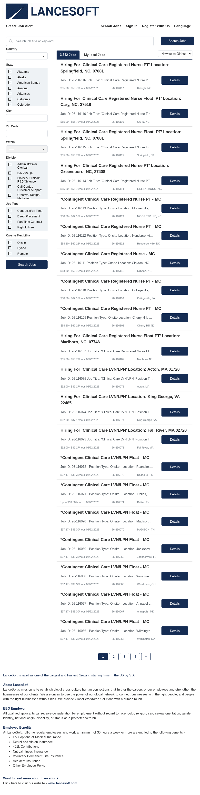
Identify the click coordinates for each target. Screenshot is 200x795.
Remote (22, 253)
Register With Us (156, 26)
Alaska (21, 77)
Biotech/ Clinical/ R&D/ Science (28, 179)
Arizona (22, 88)
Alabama (23, 71)
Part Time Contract (29, 222)
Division (11, 157)
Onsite (21, 243)
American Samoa (28, 82)
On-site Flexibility (18, 235)
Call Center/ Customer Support (29, 188)
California (23, 99)
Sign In (132, 26)
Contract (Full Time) (30, 211)
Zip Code (12, 126)
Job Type (12, 203)
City (9, 110)
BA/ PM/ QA (25, 173)
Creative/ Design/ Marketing (28, 196)
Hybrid (21, 248)
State (9, 64)
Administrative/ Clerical (27, 166)
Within (10, 142)
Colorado (23, 104)
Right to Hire (25, 227)
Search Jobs (111, 26)
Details (175, 80)
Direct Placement (28, 216)
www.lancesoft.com (62, 783)
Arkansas (23, 93)
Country (11, 49)
